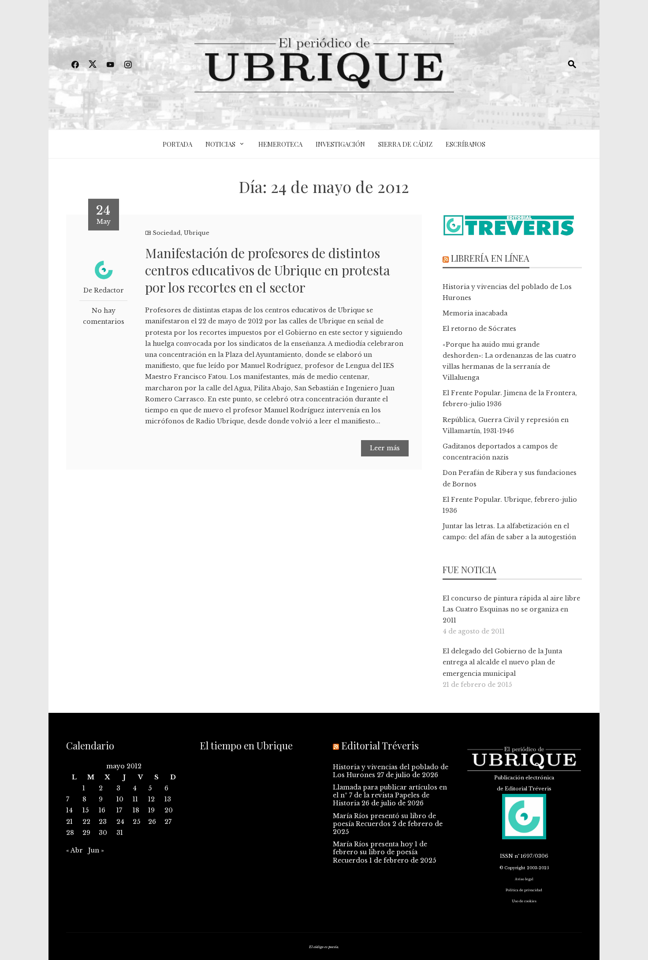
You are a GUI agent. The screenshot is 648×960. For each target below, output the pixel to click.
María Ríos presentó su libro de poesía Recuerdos (384, 820)
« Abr (74, 850)
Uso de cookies (524, 901)
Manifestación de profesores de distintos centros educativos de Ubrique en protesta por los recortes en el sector (267, 270)
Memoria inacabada (475, 313)
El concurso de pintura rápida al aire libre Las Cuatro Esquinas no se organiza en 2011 (511, 609)
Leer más (385, 448)
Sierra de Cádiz (405, 144)
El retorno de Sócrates (479, 329)
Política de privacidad (524, 890)
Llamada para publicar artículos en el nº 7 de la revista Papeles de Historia (390, 795)
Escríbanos (465, 144)
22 (86, 822)
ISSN (506, 856)
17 (119, 810)
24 (120, 822)
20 (168, 810)
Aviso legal (524, 879)
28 (70, 833)
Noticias (220, 144)
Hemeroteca (280, 144)
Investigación (340, 144)
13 (167, 799)
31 (119, 833)
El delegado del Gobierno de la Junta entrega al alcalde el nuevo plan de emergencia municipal (502, 662)
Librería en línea (490, 258)
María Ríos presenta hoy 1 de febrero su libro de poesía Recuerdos (380, 852)
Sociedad (167, 233)
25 (136, 822)
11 (135, 799)
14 (69, 810)
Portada (177, 144)
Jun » (96, 850)
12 (151, 799)
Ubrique (196, 233)
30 (103, 833)
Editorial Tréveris (380, 745)
